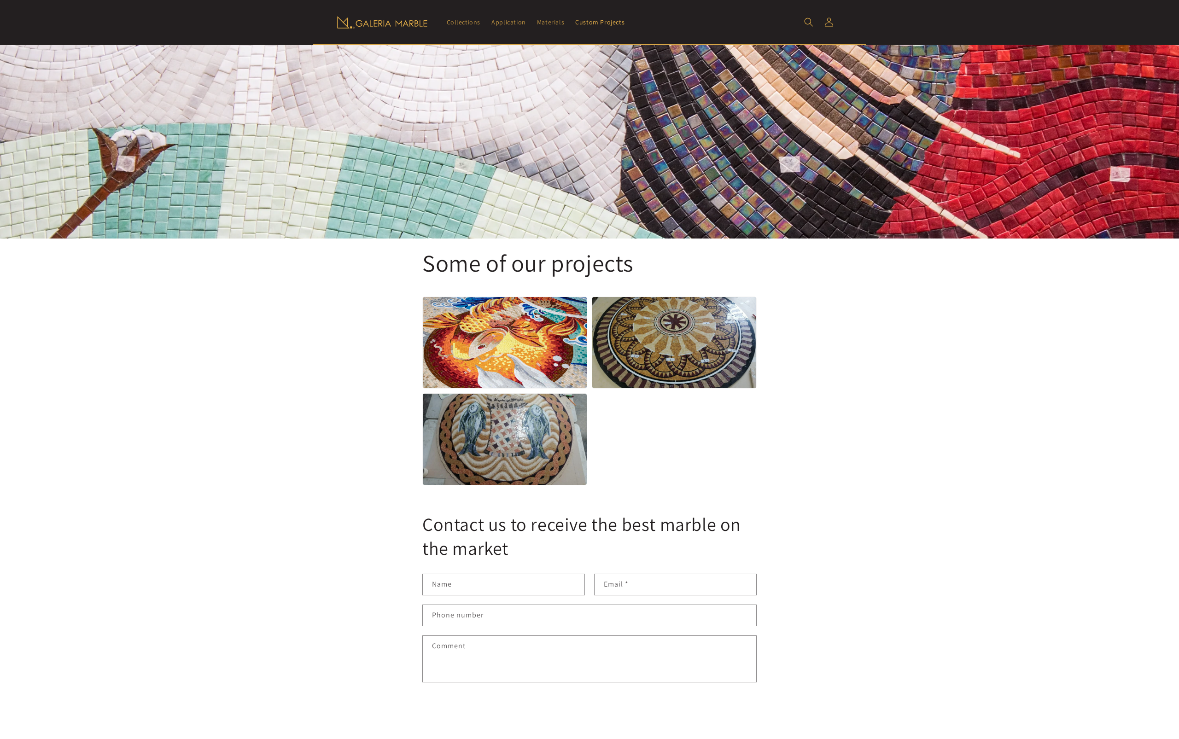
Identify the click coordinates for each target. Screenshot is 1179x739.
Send (451, 711)
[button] (809, 22)
